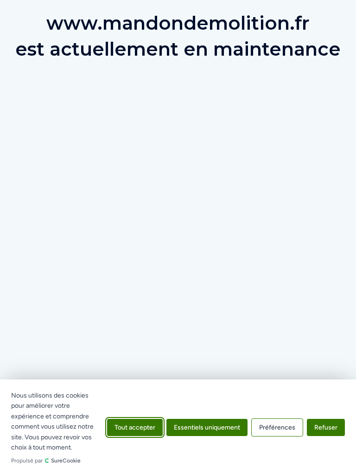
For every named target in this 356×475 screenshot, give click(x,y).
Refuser (325, 427)
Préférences (277, 427)
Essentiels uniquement (207, 427)
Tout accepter (134, 427)
